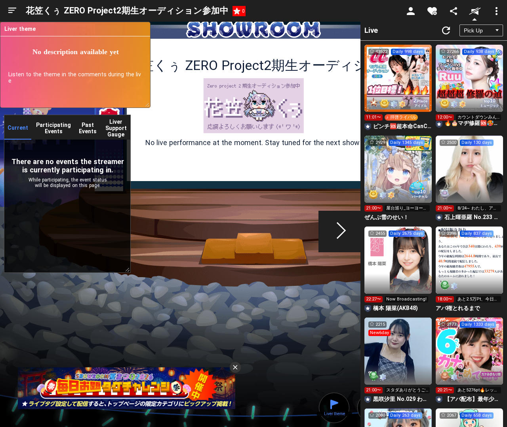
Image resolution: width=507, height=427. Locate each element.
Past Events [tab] (88, 128)
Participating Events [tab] (53, 128)
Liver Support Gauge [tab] (116, 128)
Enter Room (398, 85)
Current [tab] (18, 128)
